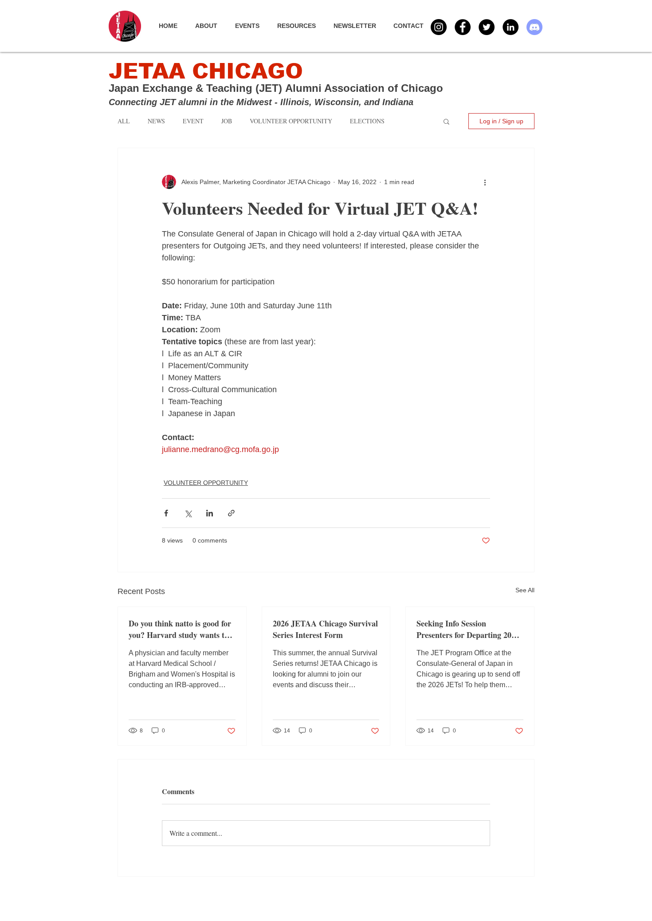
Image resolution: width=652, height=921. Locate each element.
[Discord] (534, 27)
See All (524, 590)
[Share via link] (231, 513)
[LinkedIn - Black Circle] (510, 27)
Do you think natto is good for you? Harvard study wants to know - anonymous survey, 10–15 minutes (180, 629)
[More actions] (484, 182)
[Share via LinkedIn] (209, 513)
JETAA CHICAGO (206, 71)
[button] (252, 25)
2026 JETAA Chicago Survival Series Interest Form (325, 629)
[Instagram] (439, 27)
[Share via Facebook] (166, 513)
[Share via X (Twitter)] (188, 513)
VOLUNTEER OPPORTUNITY (206, 482)
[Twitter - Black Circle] (487, 27)
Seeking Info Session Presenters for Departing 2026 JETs (467, 629)
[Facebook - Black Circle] (463, 27)
